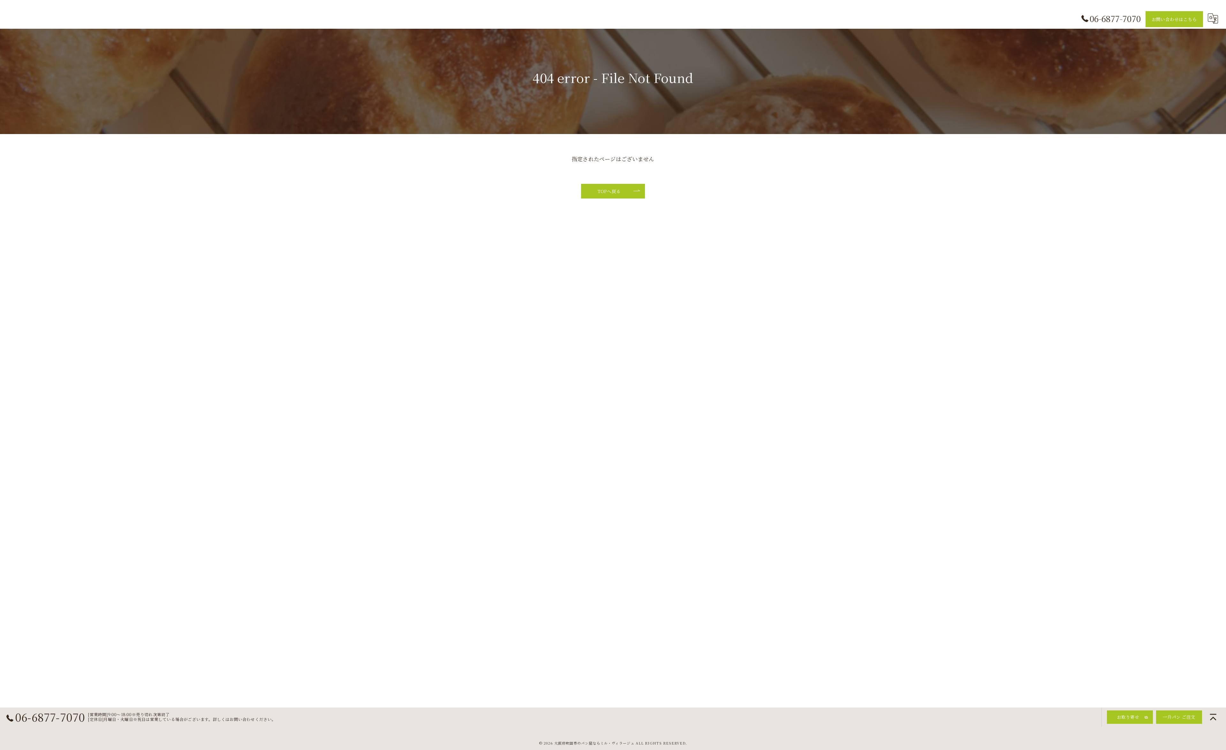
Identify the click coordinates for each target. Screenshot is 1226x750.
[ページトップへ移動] (1213, 717)
